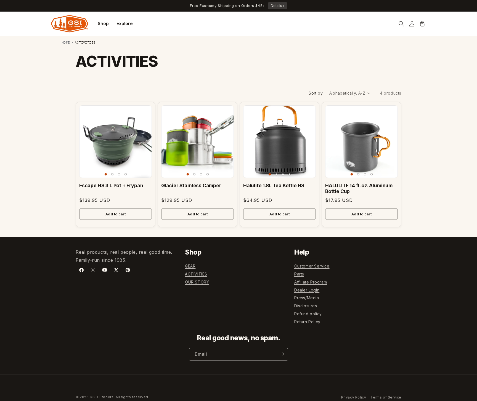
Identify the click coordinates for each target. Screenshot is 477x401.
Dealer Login (306, 290)
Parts (299, 274)
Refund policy (308, 313)
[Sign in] (412, 24)
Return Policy (307, 321)
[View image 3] (119, 174)
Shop (103, 23)
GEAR (190, 266)
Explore (124, 23)
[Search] (401, 24)
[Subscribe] (282, 353)
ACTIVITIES (196, 274)
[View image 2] (112, 174)
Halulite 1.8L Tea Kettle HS (273, 185)
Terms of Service (385, 397)
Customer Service (312, 266)
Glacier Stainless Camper (191, 185)
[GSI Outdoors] (69, 24)
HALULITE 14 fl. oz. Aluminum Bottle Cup (359, 188)
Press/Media (306, 297)
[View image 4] (125, 174)
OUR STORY (197, 282)
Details (277, 6)
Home (66, 42)
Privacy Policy (353, 397)
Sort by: (316, 93)
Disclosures (305, 305)
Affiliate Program (310, 282)
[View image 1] (105, 174)
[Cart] (422, 24)
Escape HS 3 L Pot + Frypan (111, 185)
